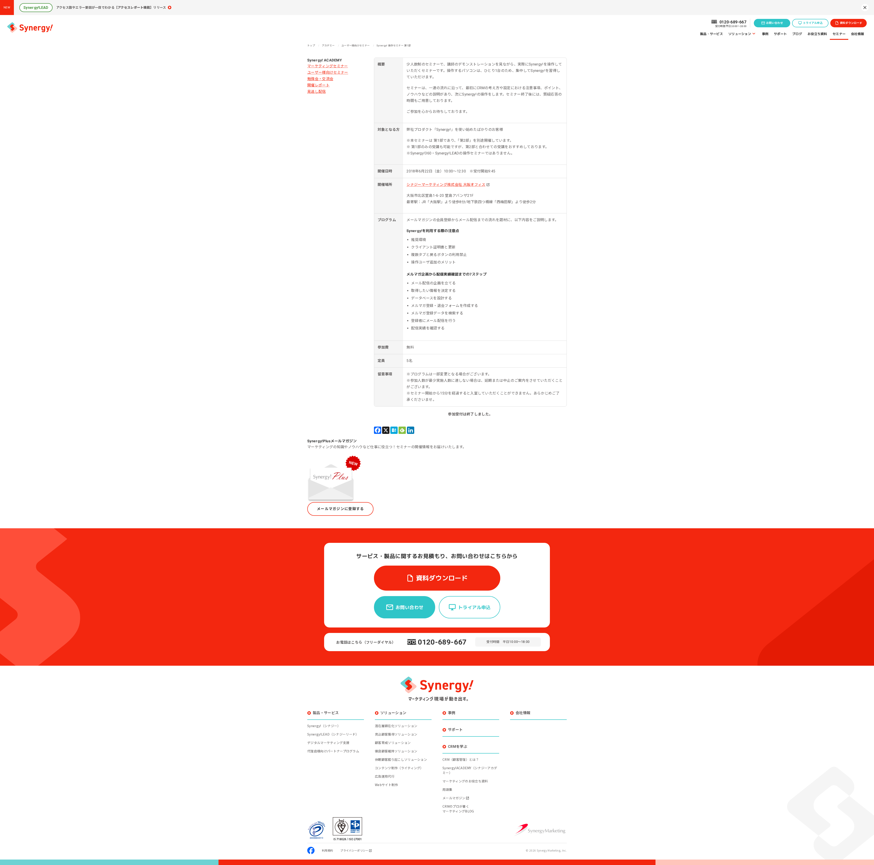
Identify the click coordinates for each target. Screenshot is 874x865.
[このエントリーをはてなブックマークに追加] (394, 430)
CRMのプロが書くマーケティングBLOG (458, 808)
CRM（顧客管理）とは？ (460, 759)
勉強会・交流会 (320, 79)
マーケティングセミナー (327, 66)
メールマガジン (453, 798)
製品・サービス (711, 33)
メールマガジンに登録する (340, 509)
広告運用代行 (384, 776)
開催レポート (318, 85)
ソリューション (739, 33)
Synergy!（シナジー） (323, 725)
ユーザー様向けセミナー (327, 72)
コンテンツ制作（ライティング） (399, 768)
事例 (765, 33)
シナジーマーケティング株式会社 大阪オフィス (446, 184)
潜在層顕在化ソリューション (396, 725)
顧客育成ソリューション (393, 742)
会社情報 (857, 33)
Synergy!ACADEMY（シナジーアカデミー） (469, 770)
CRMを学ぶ (457, 746)
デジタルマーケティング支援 (328, 742)
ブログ (797, 33)
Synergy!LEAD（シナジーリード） (333, 734)
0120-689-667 (442, 642)
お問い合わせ (774, 23)
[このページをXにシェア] (385, 430)
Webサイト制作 (386, 784)
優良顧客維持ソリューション (396, 751)
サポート (780, 33)
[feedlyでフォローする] (402, 430)
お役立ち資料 (817, 33)
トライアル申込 (813, 23)
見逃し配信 (316, 91)
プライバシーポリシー (354, 850)
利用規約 (327, 850)
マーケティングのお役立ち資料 (465, 781)
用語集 (447, 789)
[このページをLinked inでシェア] (410, 430)
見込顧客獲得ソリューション (396, 734)
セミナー (839, 33)
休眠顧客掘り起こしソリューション (401, 759)
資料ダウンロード (851, 23)
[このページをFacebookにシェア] (377, 430)
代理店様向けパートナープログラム (333, 751)
